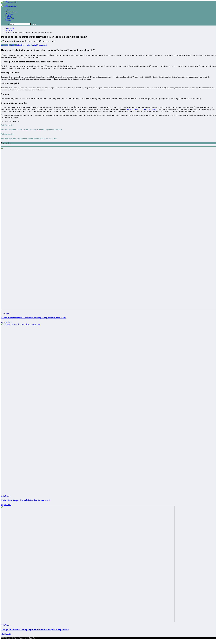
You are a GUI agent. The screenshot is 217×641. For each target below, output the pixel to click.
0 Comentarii (42, 45)
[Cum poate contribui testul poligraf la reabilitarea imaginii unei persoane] (88, 621)
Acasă (7, 10)
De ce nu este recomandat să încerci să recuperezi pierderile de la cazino (33, 317)
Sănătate (8, 16)
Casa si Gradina (11, 12)
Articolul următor (7, 134)
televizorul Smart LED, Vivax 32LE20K (141, 109)
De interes (9, 14)
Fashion (8, 20)
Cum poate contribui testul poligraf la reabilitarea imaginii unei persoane (34, 629)
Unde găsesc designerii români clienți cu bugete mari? (25, 500)
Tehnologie (13, 45)
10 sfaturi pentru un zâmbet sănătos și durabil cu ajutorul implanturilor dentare (31, 129)
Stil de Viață (9, 18)
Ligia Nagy (21, 45)
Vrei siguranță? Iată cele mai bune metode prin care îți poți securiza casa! (29, 138)
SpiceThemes (33, 638)
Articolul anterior (7, 125)
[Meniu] (1, 4)
